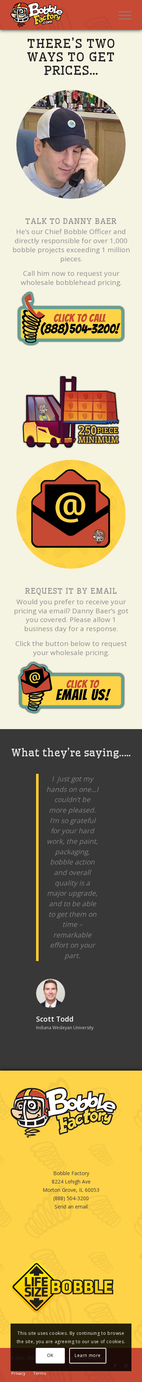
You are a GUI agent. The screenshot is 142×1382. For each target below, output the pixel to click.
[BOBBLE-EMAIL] (71, 514)
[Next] (115, 784)
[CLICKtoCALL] (71, 318)
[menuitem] (121, 14)
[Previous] (27, 784)
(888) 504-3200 (71, 1167)
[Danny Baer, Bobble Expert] (71, 144)
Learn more (88, 1355)
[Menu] (121, 14)
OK (50, 1355)
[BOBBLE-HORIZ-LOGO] (59, 14)
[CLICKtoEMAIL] (71, 688)
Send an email (71, 1175)
